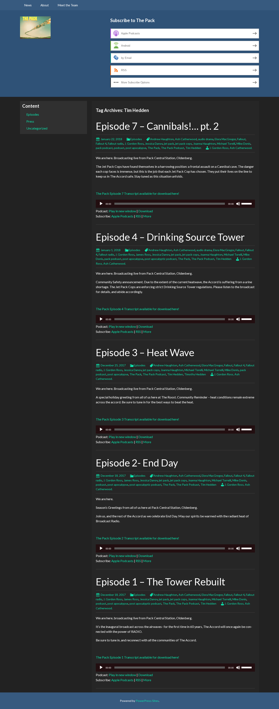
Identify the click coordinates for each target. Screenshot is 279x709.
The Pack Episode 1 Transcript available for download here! (137, 657)
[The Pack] (35, 27)
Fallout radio (115, 143)
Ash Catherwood (186, 139)
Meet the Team (68, 5)
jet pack (169, 143)
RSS (138, 216)
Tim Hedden (193, 148)
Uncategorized (36, 128)
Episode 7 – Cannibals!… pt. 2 (157, 126)
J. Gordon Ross (134, 143)
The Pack (154, 148)
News (28, 5)
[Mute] (238, 204)
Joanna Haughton (204, 143)
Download (145, 211)
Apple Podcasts (122, 216)
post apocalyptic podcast (161, 259)
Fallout (241, 139)
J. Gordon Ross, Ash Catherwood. (230, 148)
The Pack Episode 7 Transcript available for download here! (137, 193)
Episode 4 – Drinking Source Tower (170, 237)
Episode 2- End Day (137, 463)
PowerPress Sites (147, 700)
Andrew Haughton (162, 139)
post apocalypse (136, 148)
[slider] (247, 203)
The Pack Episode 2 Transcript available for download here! (137, 538)
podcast (119, 148)
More (147, 216)
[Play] (101, 204)
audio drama (205, 139)
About (44, 5)
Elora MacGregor (225, 139)
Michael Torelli (226, 143)
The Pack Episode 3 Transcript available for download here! (137, 419)
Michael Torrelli (213, 370)
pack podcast (104, 148)
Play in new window (122, 211)
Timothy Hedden (195, 374)
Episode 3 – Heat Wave (145, 352)
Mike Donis (244, 143)
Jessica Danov (154, 143)
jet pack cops (183, 143)
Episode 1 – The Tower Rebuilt (160, 581)
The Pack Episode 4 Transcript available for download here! (137, 309)
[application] (175, 204)
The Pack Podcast (172, 148)
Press (30, 121)
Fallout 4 (101, 143)
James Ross (143, 254)
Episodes (136, 139)
